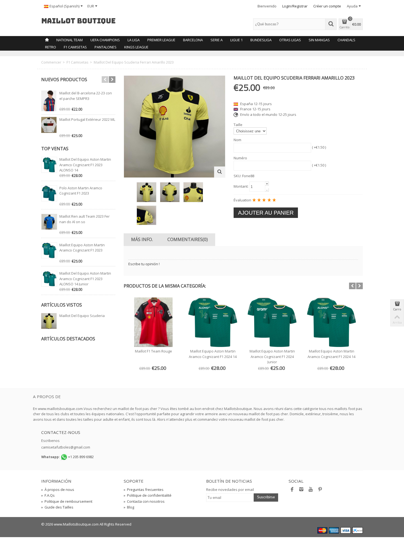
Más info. (142, 239)
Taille (238, 124)
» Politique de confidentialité (147, 495)
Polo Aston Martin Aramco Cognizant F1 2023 (80, 190)
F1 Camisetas (75, 47)
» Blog (129, 507)
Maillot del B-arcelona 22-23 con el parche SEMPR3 (85, 96)
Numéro (240, 157)
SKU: (237, 175)
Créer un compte (327, 6)
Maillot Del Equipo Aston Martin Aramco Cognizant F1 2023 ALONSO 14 (85, 165)
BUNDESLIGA (261, 39)
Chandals (346, 39)
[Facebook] (292, 490)
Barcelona (193, 39)
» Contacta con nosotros (144, 501)
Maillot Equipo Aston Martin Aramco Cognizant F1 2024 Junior (272, 356)
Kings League (136, 47)
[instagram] (301, 490)
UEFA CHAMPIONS (105, 39)
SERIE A (217, 39)
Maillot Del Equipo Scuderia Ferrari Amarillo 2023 (82, 318)
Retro (50, 47)
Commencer (51, 62)
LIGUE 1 (236, 39)
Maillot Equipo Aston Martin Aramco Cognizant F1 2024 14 (213, 354)
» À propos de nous (57, 489)
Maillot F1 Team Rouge (153, 351)
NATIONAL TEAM (69, 39)
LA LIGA (134, 39)
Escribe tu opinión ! (144, 263)
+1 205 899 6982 (81, 456)
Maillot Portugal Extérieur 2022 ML (87, 119)
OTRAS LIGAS (290, 39)
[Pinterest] (320, 490)
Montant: (241, 186)
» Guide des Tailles (57, 507)
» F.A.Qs (48, 495)
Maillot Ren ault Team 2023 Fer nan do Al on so (84, 219)
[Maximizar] (219, 171)
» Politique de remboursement (66, 501)
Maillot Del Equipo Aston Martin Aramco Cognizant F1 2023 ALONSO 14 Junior (85, 278)
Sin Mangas (319, 39)
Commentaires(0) (187, 239)
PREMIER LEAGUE (161, 39)
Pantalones (106, 47)
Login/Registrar (295, 6)
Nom (237, 139)
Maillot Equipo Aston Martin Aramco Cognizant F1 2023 (82, 247)
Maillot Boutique (78, 21)
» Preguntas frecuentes (144, 489)
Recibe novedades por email (230, 489)
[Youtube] (310, 490)
